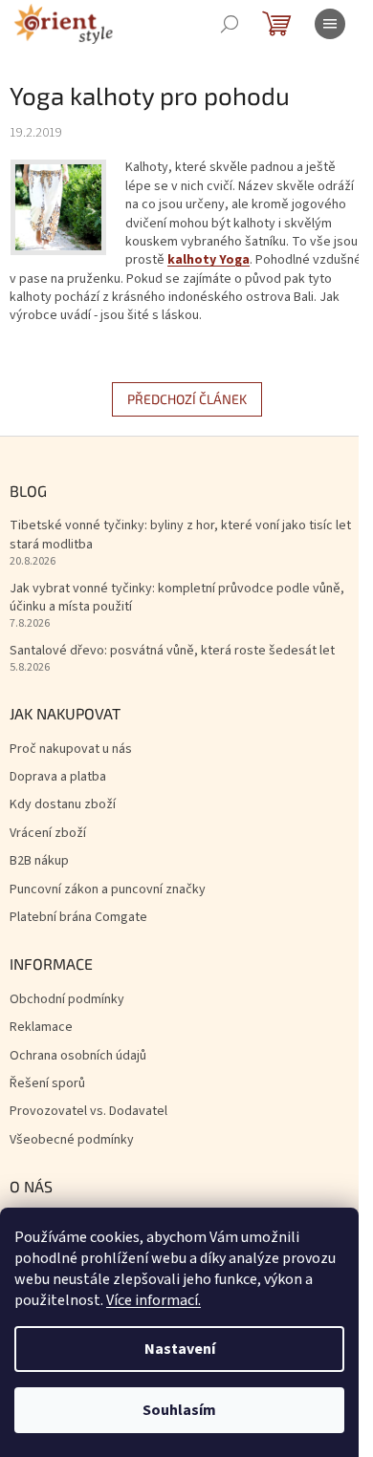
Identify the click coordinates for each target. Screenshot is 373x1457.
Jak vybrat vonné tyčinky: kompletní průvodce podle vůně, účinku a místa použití (177, 598)
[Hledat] (229, 24)
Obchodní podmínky (67, 1000)
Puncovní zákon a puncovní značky (108, 890)
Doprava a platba (58, 777)
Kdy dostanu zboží (63, 805)
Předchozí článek (187, 399)
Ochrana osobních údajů (78, 1056)
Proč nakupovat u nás (71, 749)
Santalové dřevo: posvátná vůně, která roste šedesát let (172, 651)
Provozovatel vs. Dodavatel (88, 1112)
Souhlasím (179, 1410)
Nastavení (179, 1349)
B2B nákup (39, 861)
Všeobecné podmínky (72, 1140)
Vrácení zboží (48, 834)
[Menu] (330, 24)
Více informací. (153, 1300)
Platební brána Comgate (78, 918)
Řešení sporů (47, 1084)
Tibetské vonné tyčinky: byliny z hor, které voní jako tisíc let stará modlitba (180, 535)
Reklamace (41, 1027)
